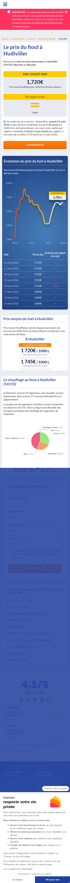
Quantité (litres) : (17, 511)
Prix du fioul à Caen (12, 787)
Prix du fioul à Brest (12, 784)
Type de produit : (16, 524)
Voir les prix (31, 568)
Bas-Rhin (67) (43, 780)
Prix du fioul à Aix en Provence (17, 780)
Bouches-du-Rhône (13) (48, 784)
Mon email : (19, 537)
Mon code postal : (17, 497)
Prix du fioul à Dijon (12, 790)
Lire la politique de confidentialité (18, 869)
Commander (35, 144)
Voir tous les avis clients (19, 750)
